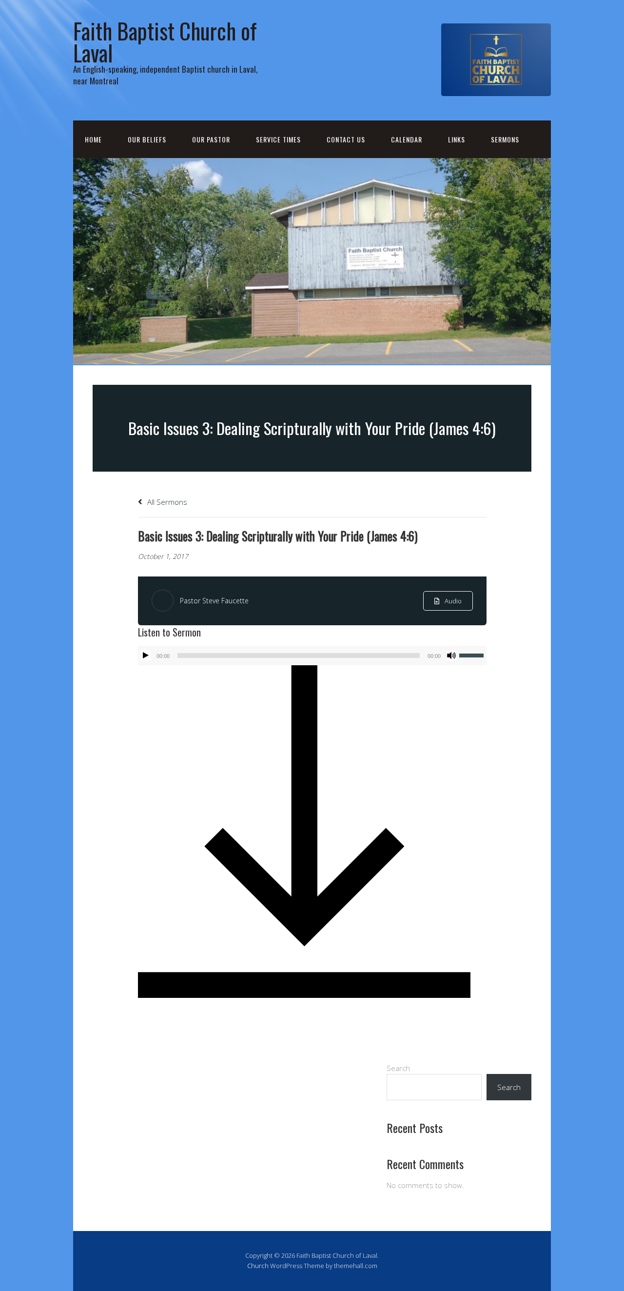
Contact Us (346, 139)
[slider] (473, 654)
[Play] (146, 655)
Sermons (505, 139)
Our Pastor (211, 139)
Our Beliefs (147, 139)
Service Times (278, 139)
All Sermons (166, 502)
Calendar (406, 139)
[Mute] (451, 655)
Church (258, 1265)
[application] (312, 655)
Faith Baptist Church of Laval (165, 41)
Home (93, 139)
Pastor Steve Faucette (214, 600)
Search (398, 1068)
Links (456, 139)
